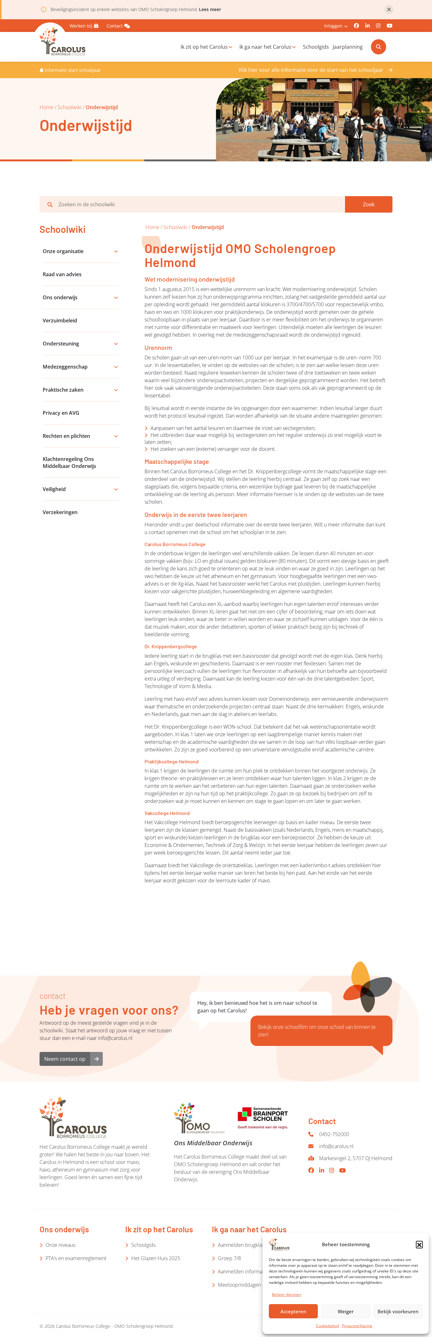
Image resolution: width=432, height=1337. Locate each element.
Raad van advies (62, 274)
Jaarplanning (348, 46)
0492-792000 (334, 1134)
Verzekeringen (60, 512)
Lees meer (210, 9)
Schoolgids (316, 46)
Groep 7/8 (229, 1258)
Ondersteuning (61, 343)
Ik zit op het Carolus (204, 46)
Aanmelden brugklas (241, 1244)
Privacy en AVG (61, 412)
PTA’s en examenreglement (76, 1258)
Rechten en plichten (66, 435)
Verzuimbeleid (60, 320)
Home (46, 107)
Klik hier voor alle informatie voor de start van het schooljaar (311, 69)
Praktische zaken (63, 389)
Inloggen (333, 26)
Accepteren (293, 1311)
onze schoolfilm (290, 1026)
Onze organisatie (63, 251)
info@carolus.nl (336, 1146)
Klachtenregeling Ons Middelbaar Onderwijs (69, 463)
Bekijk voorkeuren (398, 1311)
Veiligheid (54, 489)
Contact (115, 26)
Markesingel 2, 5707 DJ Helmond (355, 1158)
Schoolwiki (70, 107)
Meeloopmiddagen (239, 1284)
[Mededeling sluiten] (389, 9)
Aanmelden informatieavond (250, 1271)
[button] (419, 1244)
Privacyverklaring (357, 1325)
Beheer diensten (286, 1294)
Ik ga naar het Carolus (265, 46)
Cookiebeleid (327, 1325)
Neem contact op (64, 1058)
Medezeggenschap (65, 366)
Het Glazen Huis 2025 (155, 1258)
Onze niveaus (60, 1244)
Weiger (346, 1311)
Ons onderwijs (60, 297)
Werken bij (81, 26)
